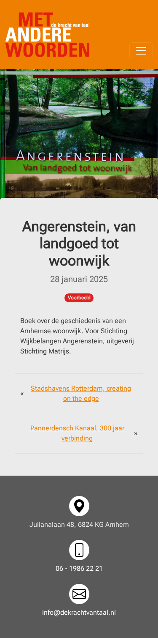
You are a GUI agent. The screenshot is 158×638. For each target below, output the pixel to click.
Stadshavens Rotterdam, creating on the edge (81, 393)
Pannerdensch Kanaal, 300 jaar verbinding (77, 433)
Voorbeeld (79, 298)
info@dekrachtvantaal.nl (79, 612)
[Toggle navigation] (141, 50)
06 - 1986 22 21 (79, 568)
